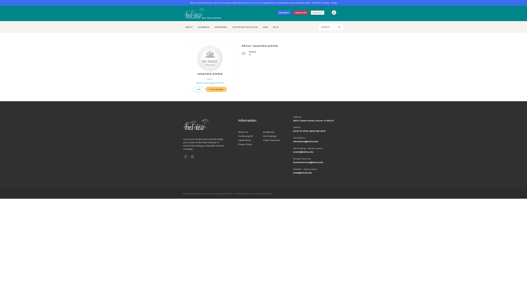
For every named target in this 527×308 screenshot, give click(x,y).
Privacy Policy (245, 144)
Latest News (244, 140)
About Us (243, 132)
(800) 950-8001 (318, 131)
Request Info (300, 13)
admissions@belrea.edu (305, 141)
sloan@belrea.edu (302, 172)
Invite (199, 89)
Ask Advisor (284, 13)
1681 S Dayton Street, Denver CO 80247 (313, 120)
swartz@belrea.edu (303, 152)
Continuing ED (245, 136)
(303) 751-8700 (301, 131)
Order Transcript (271, 140)
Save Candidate (217, 89)
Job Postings (269, 136)
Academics (268, 132)
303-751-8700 (253, 3)
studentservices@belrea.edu (308, 162)
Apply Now (317, 13)
